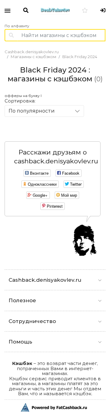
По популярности (32, 111)
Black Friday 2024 (79, 56)
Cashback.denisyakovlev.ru (32, 51)
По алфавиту (17, 26)
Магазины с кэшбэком (33, 56)
